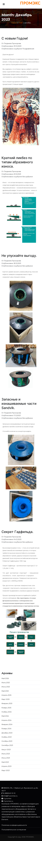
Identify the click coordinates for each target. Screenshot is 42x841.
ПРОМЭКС (30, 837)
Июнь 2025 (6, 687)
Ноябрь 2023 (7, 737)
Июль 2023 (6, 754)
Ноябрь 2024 (7, 712)
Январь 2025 (6, 708)
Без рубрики (27, 177)
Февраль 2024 (7, 724)
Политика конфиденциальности (14, 825)
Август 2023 (6, 750)
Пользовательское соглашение (14, 830)
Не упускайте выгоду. (19, 256)
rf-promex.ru (8, 801)
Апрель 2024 (6, 720)
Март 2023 (6, 770)
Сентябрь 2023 (7, 745)
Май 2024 (5, 716)
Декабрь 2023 (7, 733)
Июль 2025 (6, 683)
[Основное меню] (4, 4)
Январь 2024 (6, 729)
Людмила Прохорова (12, 43)
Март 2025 (5, 699)
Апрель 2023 (6, 766)
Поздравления (28, 49)
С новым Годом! (15, 38)
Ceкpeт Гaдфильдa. (17, 532)
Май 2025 (5, 691)
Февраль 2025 (7, 703)
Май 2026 (5, 678)
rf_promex (7, 798)
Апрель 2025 (6, 695)
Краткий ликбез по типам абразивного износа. (17, 162)
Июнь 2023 (6, 758)
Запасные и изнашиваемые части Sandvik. (19, 403)
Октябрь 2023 (7, 741)
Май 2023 (5, 762)
